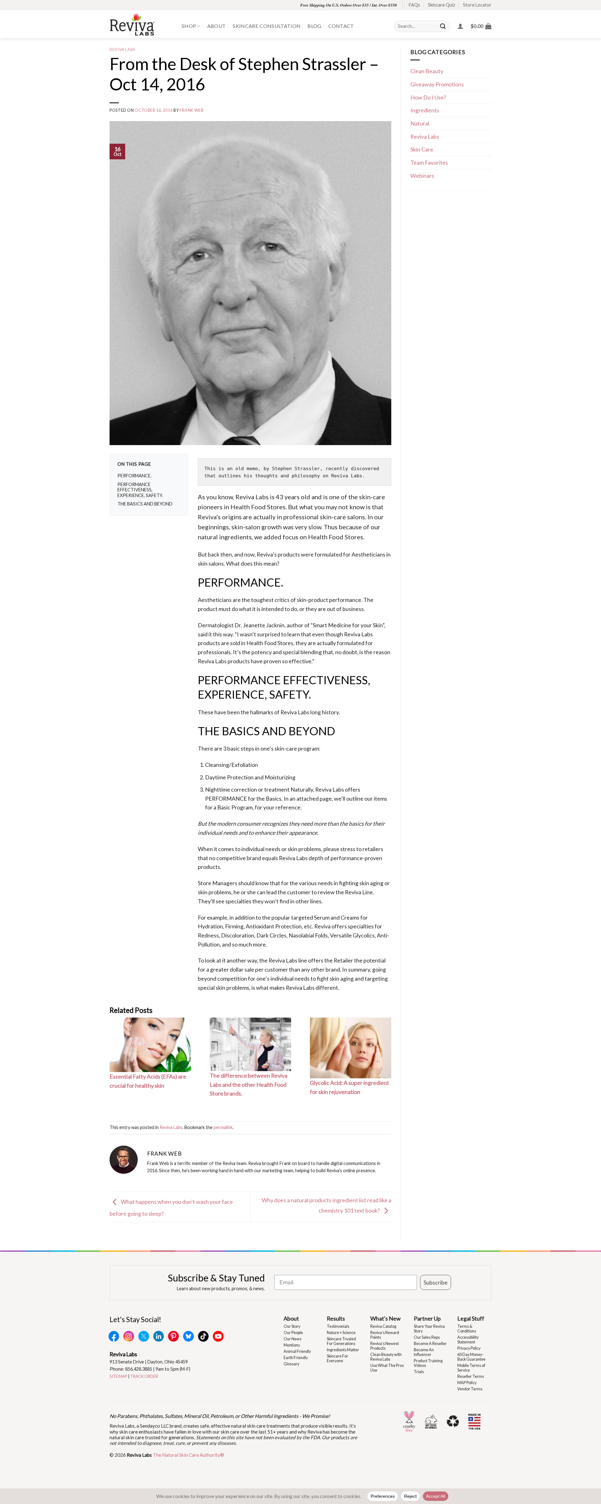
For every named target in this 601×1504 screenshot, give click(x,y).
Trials (419, 1371)
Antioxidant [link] (260, 926)
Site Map (118, 1376)
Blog (314, 26)
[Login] (460, 26)
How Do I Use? (428, 97)
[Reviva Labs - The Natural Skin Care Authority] (141, 24)
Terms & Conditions (466, 1328)
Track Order (144, 1376)
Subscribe (436, 1282)
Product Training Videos (428, 1363)
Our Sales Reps (427, 1337)
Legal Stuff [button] (470, 1318)
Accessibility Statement (468, 1339)
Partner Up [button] (427, 1318)
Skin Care (421, 149)
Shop (189, 26)
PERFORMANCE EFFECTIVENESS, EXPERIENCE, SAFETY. (140, 490)
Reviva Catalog (383, 1326)
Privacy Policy (468, 1348)
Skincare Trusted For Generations (341, 1341)
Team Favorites (429, 162)
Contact (341, 26)
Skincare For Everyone (337, 1358)
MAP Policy (466, 1382)
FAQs (414, 5)
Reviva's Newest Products (384, 1346)
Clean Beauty (426, 71)
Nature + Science (341, 1332)
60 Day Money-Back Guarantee (471, 1357)
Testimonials (338, 1326)
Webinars (422, 175)
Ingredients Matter (343, 1349)
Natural (419, 123)
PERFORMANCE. (134, 475)
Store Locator (477, 5)
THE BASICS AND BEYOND (144, 503)
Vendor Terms (469, 1389)
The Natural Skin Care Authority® (188, 1455)
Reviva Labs (122, 49)
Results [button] (336, 1318)
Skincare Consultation (266, 26)
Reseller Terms (470, 1376)
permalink (223, 1127)
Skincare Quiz (441, 5)
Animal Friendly (297, 1351)
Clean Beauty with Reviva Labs (386, 1357)
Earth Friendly (296, 1357)
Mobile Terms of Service (471, 1368)
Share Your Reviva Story (429, 1328)
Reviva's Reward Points (384, 1335)
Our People (293, 1332)
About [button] (291, 1318)
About (216, 26)
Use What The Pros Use (387, 1368)
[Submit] (443, 26)
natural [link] (208, 537)
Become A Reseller (430, 1343)
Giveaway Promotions (437, 84)
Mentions (292, 1345)
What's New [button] (385, 1318)
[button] (480, 26)
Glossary (291, 1364)
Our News (292, 1339)
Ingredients (424, 110)
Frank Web (192, 110)
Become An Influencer (424, 1352)
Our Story (292, 1326)
